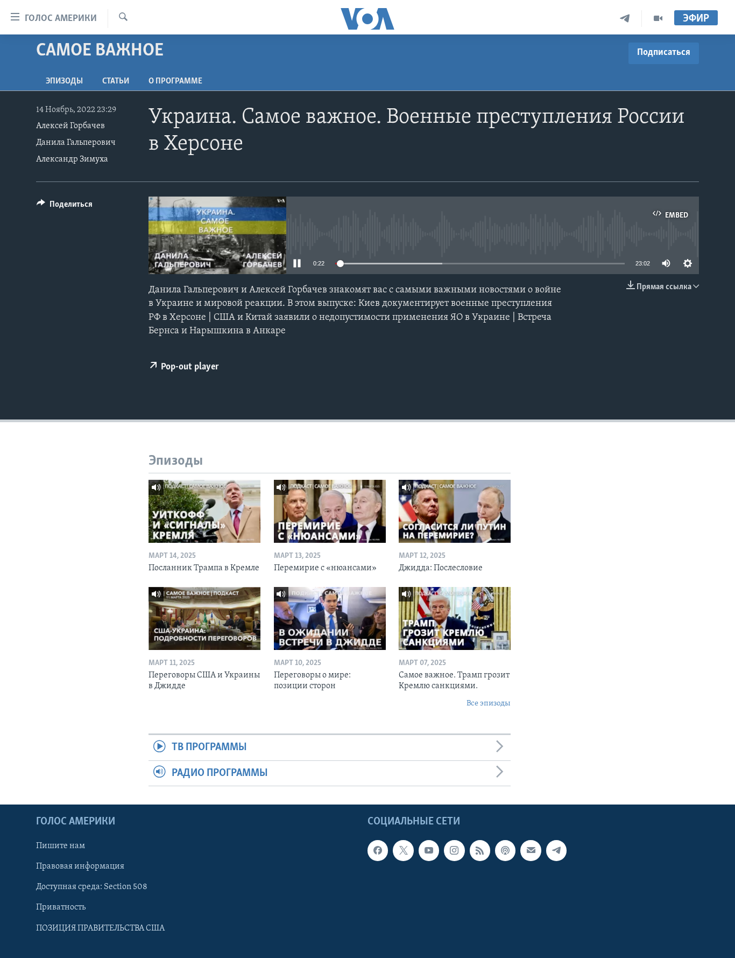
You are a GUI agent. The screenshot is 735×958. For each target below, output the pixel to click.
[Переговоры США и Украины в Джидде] (204, 618)
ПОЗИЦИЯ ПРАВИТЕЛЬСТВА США (100, 928)
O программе (175, 81)
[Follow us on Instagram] (454, 850)
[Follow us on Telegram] (556, 850)
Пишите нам (60, 846)
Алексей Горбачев (70, 126)
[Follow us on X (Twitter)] (403, 850)
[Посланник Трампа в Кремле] (204, 511)
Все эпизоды (489, 704)
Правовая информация (80, 866)
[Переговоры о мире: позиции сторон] (330, 618)
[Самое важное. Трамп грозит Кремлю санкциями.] (455, 618)
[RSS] (480, 850)
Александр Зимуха (72, 159)
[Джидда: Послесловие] (455, 511)
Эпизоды (64, 81)
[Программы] (658, 18)
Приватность (61, 908)
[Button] (65, 207)
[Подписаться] (530, 850)
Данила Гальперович (76, 142)
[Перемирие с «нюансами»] (330, 511)
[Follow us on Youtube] (429, 850)
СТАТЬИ (115, 81)
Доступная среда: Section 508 (91, 887)
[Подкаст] (505, 850)
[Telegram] (625, 18)
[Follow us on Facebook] (377, 850)
